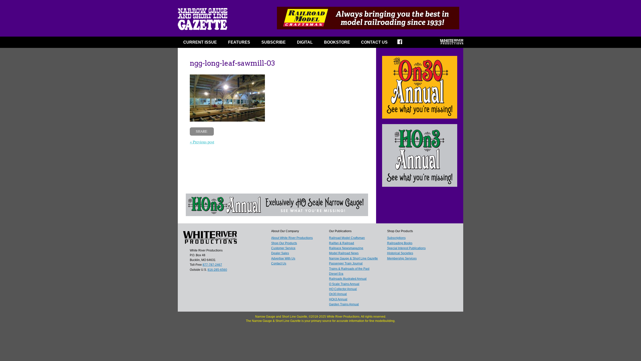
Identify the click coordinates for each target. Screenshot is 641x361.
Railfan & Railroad (341, 243)
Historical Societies (400, 253)
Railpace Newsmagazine (346, 248)
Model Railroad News (344, 253)
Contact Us (374, 42)
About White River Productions (292, 238)
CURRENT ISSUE (200, 42)
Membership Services (402, 258)
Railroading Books (399, 243)
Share (201, 131)
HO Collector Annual (343, 289)
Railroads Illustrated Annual (348, 279)
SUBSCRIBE (273, 42)
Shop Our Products (284, 243)
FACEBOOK (403, 43)
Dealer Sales (280, 253)
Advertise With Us (283, 258)
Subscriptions (396, 238)
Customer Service (283, 248)
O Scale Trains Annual (344, 284)
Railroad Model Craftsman (347, 238)
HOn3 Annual (338, 299)
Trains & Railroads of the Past (349, 268)
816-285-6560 (217, 270)
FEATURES (239, 42)
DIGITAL (305, 42)
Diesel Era (336, 274)
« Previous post (202, 141)
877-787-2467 (212, 264)
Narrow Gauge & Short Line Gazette (353, 258)
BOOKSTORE (337, 42)
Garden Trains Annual (344, 304)
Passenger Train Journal (346, 263)
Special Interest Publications (406, 248)
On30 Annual (338, 294)
